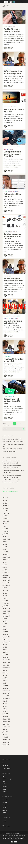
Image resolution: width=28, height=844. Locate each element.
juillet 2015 (5, 732)
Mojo (16, 231)
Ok (12, 841)
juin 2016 (5, 703)
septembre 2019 (6, 616)
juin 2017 (5, 675)
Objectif (12, 318)
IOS (13, 396)
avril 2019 (5, 626)
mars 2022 (5, 549)
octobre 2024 (6, 513)
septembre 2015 (6, 727)
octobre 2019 (6, 613)
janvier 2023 (5, 534)
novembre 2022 (6, 539)
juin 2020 (5, 593)
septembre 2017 (6, 667)
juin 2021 (5, 562)
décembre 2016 (6, 691)
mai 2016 (5, 706)
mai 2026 (5, 503)
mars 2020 (5, 601)
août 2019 (5, 619)
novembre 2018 (6, 637)
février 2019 (5, 631)
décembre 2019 (6, 608)
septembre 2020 (6, 585)
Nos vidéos (5, 807)
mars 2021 (5, 570)
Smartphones (13, 106)
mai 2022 (5, 547)
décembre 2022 (6, 536)
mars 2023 (5, 529)
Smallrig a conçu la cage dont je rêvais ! (12, 439)
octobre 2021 (6, 559)
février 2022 (5, 552)
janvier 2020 (5, 606)
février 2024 (5, 518)
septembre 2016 (6, 698)
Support (11, 149)
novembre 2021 (6, 557)
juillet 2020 (5, 590)
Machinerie (18, 147)
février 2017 (5, 685)
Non (15, 841)
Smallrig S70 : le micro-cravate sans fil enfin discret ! (13, 445)
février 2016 (5, 714)
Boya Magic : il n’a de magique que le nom (12, 449)
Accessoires (9, 26)
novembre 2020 (6, 580)
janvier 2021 (5, 575)
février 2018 (5, 655)
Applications (9, 396)
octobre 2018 (6, 639)
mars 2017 (5, 683)
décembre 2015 (6, 719)
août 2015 (5, 729)
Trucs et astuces (6, 768)
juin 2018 (5, 644)
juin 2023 (5, 523)
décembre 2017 (6, 660)
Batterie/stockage (7, 779)
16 (3, 425)
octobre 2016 (6, 696)
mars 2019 (5, 629)
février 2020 (5, 603)
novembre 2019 (6, 611)
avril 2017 (5, 680)
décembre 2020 (6, 577)
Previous (4, 423)
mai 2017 (5, 678)
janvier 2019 (5, 634)
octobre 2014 (6, 745)
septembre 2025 (6, 508)
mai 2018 (5, 647)
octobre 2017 (6, 665)
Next (8, 425)
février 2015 (5, 737)
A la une (5, 26)
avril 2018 (5, 649)
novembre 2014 (6, 742)
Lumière (4, 784)
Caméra (4, 781)
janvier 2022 (5, 554)
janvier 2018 (5, 657)
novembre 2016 (6, 693)
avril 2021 (5, 567)
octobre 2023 (6, 521)
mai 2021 (5, 565)
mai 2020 (5, 595)
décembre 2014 (6, 739)
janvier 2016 (5, 716)
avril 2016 (5, 709)
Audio (14, 26)
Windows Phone (6, 826)
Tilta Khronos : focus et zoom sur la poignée (13, 441)
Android (8, 106)
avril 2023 (5, 526)
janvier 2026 (5, 505)
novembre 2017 (6, 662)
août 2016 (5, 701)
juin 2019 (5, 621)
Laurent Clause (10, 47)
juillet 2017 (5, 673)
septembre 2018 (6, 642)
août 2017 (5, 670)
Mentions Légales (16, 833)
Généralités (18, 316)
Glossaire (5, 802)
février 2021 (5, 572)
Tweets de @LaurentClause (10, 491)
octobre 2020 (6, 583)
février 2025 (5, 511)
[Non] (26, 839)
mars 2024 (5, 516)
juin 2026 (5, 500)
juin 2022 (5, 544)
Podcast (9, 68)
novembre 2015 (6, 721)
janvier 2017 (5, 688)
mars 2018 (5, 652)
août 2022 (5, 541)
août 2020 (5, 588)
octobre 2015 (6, 724)
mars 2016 (5, 711)
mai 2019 (5, 624)
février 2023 (5, 531)
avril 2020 (5, 598)
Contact (4, 813)
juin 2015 (5, 734)
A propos (5, 810)
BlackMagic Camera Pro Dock (9, 451)
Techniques (5, 765)
